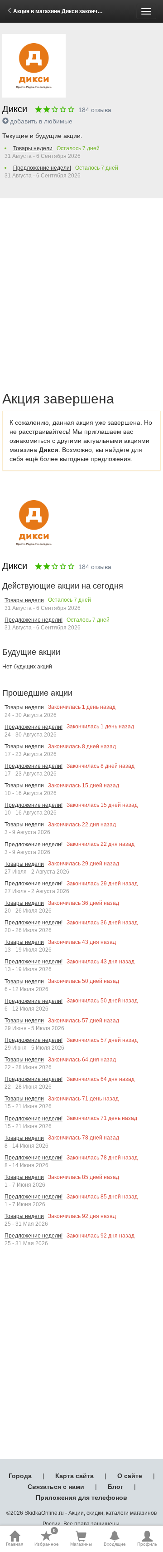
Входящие (115, 1544)
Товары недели (33, 148)
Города (20, 1475)
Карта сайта (74, 1475)
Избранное (46, 1538)
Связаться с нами (56, 1486)
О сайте (129, 1475)
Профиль (147, 1544)
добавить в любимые (41, 121)
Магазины (81, 1544)
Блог (115, 1486)
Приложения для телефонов (81, 1497)
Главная (14, 1544)
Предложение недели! (42, 168)
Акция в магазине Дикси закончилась (63, 11)
